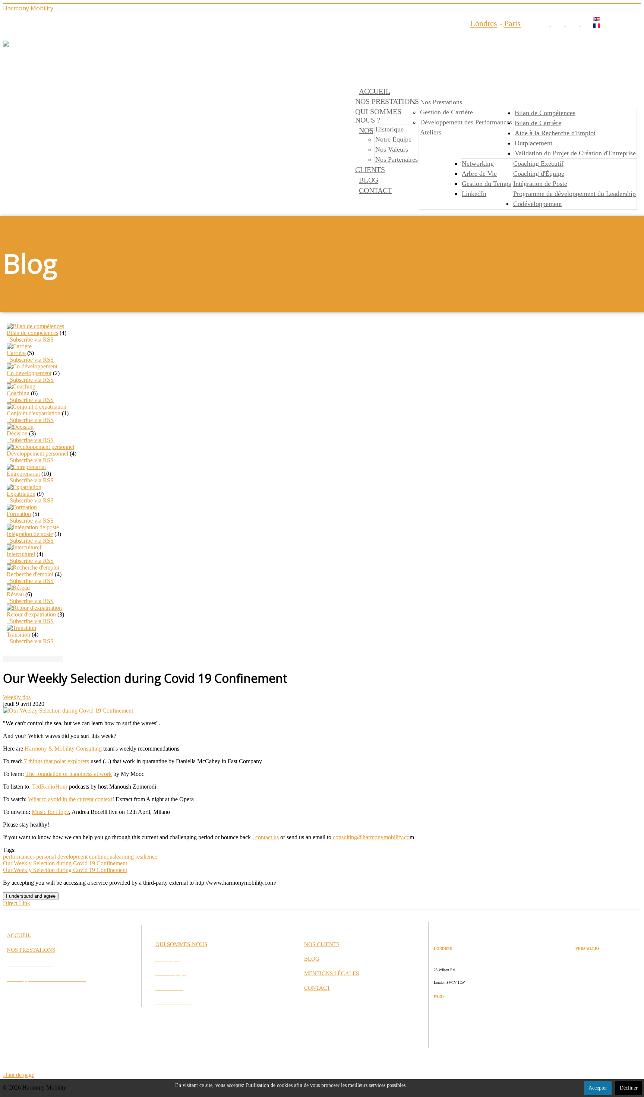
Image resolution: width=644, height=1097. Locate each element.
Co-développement (29, 373)
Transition (18, 634)
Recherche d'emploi (30, 574)
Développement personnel (37, 453)
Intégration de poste (30, 534)
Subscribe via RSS (30, 339)
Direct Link (16, 903)
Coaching (18, 393)
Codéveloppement (537, 203)
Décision (17, 433)
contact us (267, 837)
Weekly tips (17, 697)
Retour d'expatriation (31, 614)
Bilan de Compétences (545, 113)
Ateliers (430, 132)
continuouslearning (111, 856)
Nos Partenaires (396, 159)
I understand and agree (31, 896)
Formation (19, 514)
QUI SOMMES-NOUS (181, 944)
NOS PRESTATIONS (31, 950)
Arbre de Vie (479, 173)
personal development (62, 856)
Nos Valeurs (391, 149)
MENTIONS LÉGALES (331, 973)
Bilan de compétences (32, 333)
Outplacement (533, 143)
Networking (478, 163)
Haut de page (18, 1075)
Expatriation (21, 494)
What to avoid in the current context (70, 799)
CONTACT (375, 190)
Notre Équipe (393, 139)
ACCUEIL (374, 91)
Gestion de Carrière (446, 112)
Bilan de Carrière (538, 123)
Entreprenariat (23, 473)
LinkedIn (474, 193)
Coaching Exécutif (538, 163)
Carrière (16, 353)
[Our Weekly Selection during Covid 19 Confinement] (68, 710)
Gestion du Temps (486, 183)
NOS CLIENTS (322, 944)
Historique (389, 129)
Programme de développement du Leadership (574, 193)
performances (19, 856)
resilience (146, 856)
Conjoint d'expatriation (33, 413)
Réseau (15, 594)
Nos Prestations (441, 102)
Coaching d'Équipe (538, 173)
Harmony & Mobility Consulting (63, 748)
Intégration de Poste (540, 183)
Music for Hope (50, 812)
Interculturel (21, 554)
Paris (512, 23)
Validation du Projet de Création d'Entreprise (575, 153)
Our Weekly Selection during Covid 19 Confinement (65, 863)
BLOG (368, 180)
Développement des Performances (466, 122)
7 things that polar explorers (56, 761)
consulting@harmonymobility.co (371, 837)
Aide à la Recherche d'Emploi (555, 133)
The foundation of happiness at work (68, 774)
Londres (483, 23)
